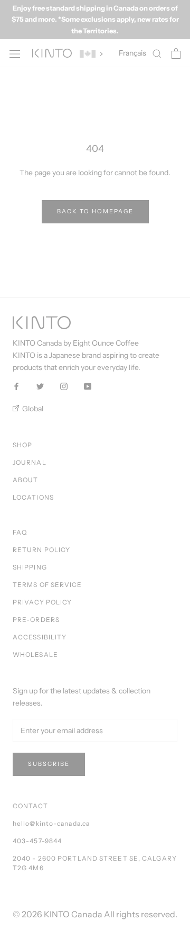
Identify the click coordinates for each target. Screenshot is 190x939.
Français (132, 53)
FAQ (20, 532)
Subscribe (49, 764)
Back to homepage (95, 211)
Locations (33, 497)
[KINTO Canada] (52, 53)
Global (32, 408)
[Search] (157, 53)
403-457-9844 (37, 841)
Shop (22, 445)
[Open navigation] (15, 53)
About (26, 480)
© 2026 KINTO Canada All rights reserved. (95, 914)
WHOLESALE (35, 654)
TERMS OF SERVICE (47, 585)
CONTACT (30, 806)
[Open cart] (176, 53)
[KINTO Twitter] (40, 386)
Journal (29, 462)
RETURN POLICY (41, 550)
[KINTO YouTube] (87, 386)
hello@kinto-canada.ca (51, 823)
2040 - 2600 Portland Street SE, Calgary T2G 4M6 (95, 863)
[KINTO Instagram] (64, 386)
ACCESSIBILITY (39, 637)
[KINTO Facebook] (16, 386)
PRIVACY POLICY (42, 602)
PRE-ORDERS (36, 620)
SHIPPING (30, 567)
